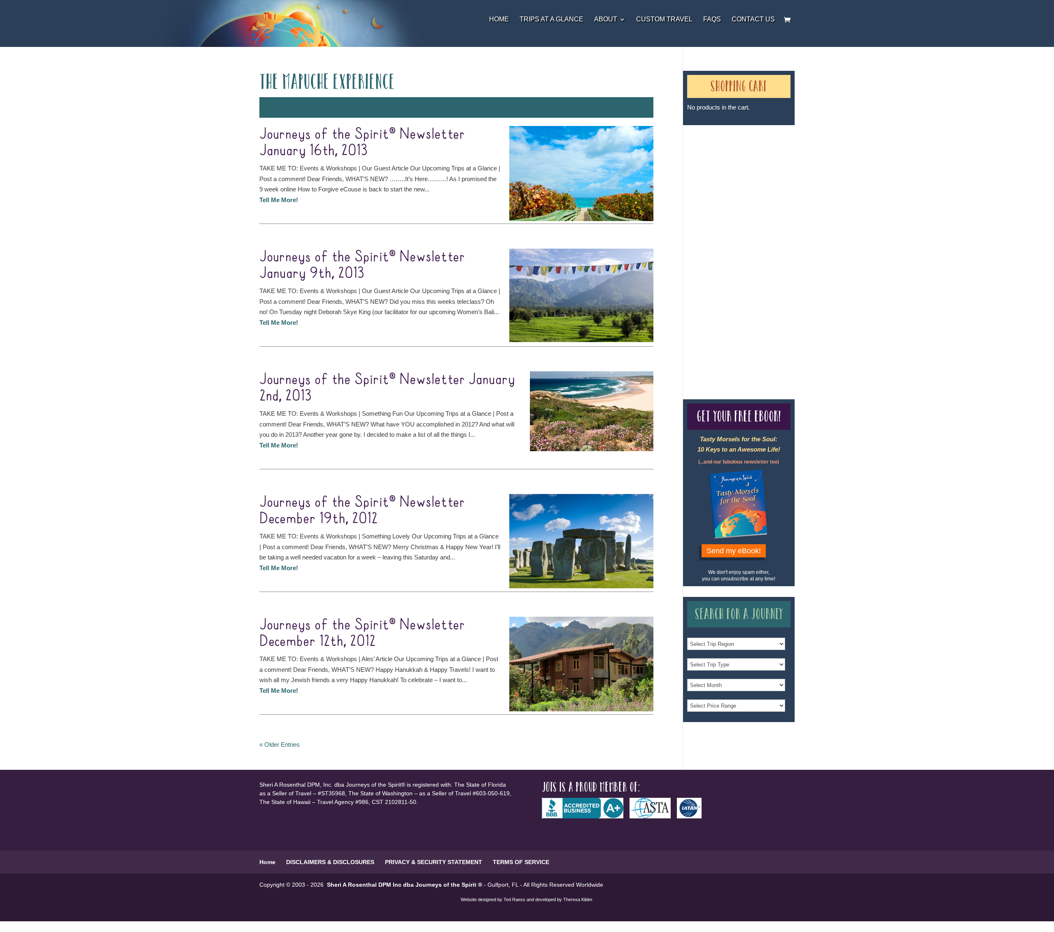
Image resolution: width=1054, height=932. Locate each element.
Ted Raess (514, 899)
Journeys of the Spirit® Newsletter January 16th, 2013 (362, 142)
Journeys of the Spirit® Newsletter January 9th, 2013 (362, 265)
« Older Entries (279, 744)
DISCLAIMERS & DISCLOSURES (330, 862)
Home (499, 19)
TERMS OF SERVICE (521, 862)
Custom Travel (664, 19)
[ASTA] (653, 816)
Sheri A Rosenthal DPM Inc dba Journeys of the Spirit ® (404, 884)
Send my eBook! (734, 551)
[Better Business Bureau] (586, 816)
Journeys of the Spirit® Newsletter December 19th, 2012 (362, 510)
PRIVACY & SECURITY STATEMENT (433, 862)
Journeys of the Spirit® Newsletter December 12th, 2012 (362, 633)
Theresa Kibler (577, 899)
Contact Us (753, 19)
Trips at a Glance (551, 19)
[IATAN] (692, 816)
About (605, 19)
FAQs (712, 19)
